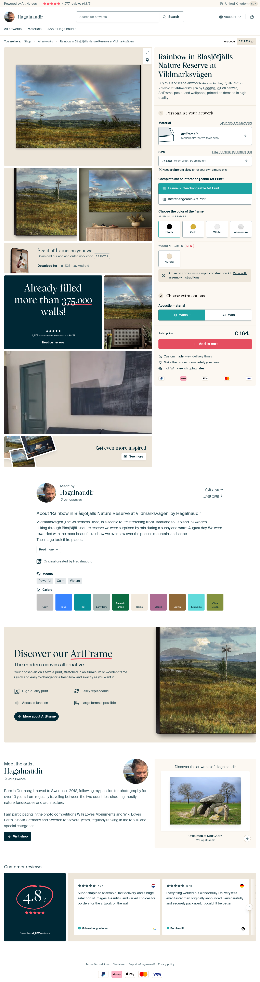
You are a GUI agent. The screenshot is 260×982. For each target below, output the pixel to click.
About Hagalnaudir (62, 29)
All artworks (13, 29)
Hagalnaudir (30, 16)
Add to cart (208, 343)
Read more (212, 496)
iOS (67, 266)
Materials (34, 29)
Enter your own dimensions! (194, 170)
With (231, 315)
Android (83, 266)
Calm (60, 581)
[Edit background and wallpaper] (147, 60)
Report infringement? (142, 964)
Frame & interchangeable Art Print (193, 188)
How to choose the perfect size (232, 152)
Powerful (45, 581)
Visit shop (212, 490)
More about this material (236, 123)
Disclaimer (119, 964)
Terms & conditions (97, 964)
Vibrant (75, 581)
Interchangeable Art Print (187, 199)
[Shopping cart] (252, 17)
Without (185, 315)
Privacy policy (166, 964)
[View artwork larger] (147, 52)
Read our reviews (53, 342)
